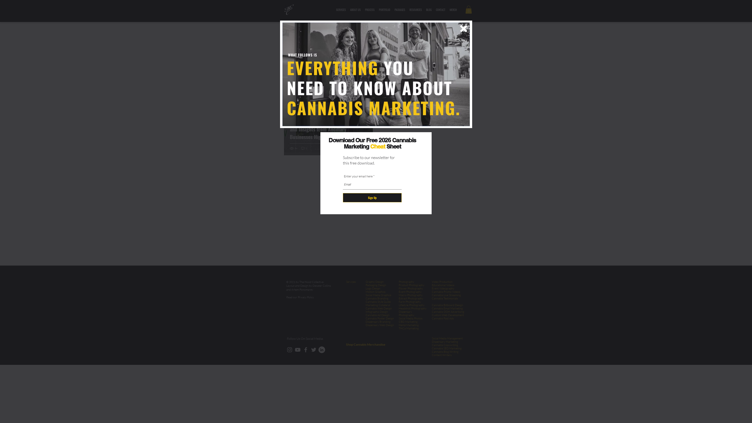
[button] (463, 29)
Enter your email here (358, 176)
